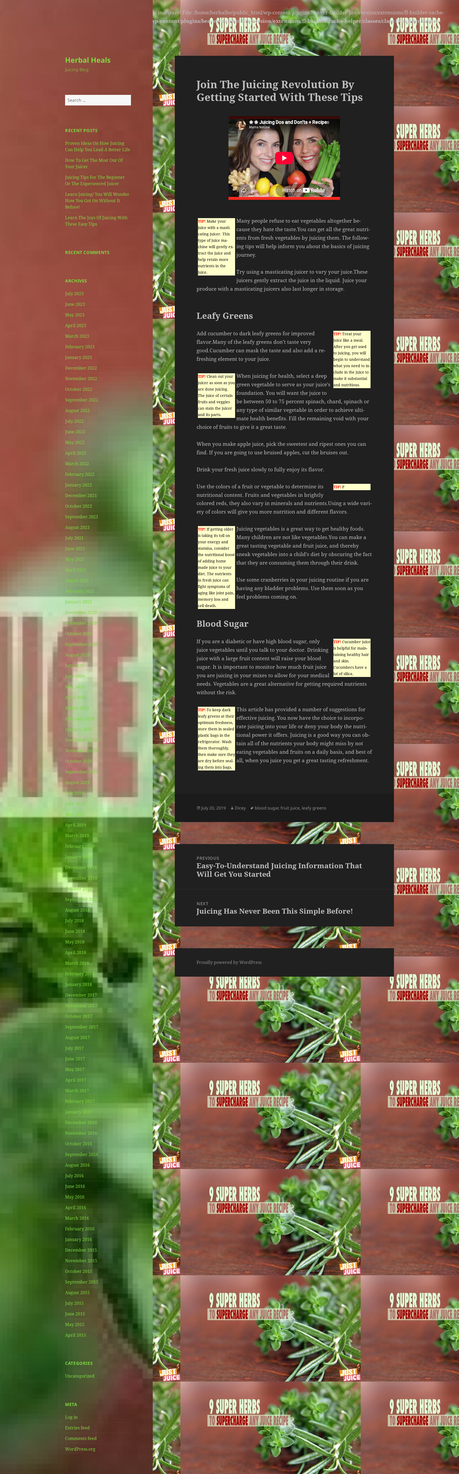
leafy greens (314, 808)
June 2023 (75, 304)
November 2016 (81, 1133)
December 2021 (81, 495)
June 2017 (75, 1059)
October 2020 (78, 634)
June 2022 (75, 432)
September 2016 (81, 1154)
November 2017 (81, 1006)
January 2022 (78, 485)
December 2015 (81, 1250)
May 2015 (74, 1324)
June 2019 (75, 804)
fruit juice (290, 808)
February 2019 (80, 846)
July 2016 (74, 1176)
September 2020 (81, 644)
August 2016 (77, 1165)
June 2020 (75, 676)
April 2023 (75, 325)
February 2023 (80, 347)
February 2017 (80, 1101)
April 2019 (75, 825)
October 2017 (78, 1016)
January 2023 (78, 357)
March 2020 (77, 708)
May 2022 (74, 442)
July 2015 (74, 1303)
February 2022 (80, 474)
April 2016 (75, 1207)
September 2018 (81, 899)
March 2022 (77, 464)
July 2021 (74, 538)
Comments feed (81, 1438)
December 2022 (81, 368)
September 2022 (81, 400)
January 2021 (78, 602)
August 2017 (77, 1037)
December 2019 (81, 740)
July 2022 (74, 421)
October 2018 (78, 889)
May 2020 (74, 687)
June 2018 (75, 931)
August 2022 (77, 410)
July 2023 (74, 294)
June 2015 (75, 1314)
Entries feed (77, 1428)
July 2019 (74, 793)
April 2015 (75, 1335)
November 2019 (81, 750)
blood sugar (266, 808)
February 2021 (80, 591)
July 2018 (74, 921)
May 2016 (74, 1197)
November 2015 (81, 1261)
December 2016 (81, 1122)
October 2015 (78, 1271)
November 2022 (81, 379)
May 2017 (74, 1069)
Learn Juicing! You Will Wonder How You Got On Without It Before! (97, 200)
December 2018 (81, 867)
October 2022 (78, 389)
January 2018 (78, 984)
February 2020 (80, 719)
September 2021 (81, 517)
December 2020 (81, 612)
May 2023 (74, 315)
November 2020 (81, 623)
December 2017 (81, 995)
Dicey (240, 808)
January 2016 (78, 1239)
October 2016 (78, 1144)
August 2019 (77, 782)
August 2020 (77, 655)
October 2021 (78, 506)
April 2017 (75, 1080)
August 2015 (77, 1292)
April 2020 (75, 697)
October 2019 (78, 761)
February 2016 (80, 1229)
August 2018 (77, 910)
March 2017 (77, 1091)
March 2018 (77, 963)
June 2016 (75, 1186)
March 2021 (77, 580)
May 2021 (74, 559)
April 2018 (75, 952)
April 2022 (75, 453)
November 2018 (81, 878)
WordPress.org (80, 1449)
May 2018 (74, 942)
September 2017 (81, 1027)
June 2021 (75, 549)
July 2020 (74, 665)
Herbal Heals (87, 60)
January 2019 (78, 857)
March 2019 (77, 835)
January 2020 (78, 729)
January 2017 (78, 1112)
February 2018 (80, 974)
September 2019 (81, 772)
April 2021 (75, 570)
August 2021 (77, 527)
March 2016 (77, 1218)
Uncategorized (80, 1376)
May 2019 (74, 814)
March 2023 (77, 336)
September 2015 (81, 1282)
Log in (71, 1417)
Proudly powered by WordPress (229, 962)
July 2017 (74, 1048)
